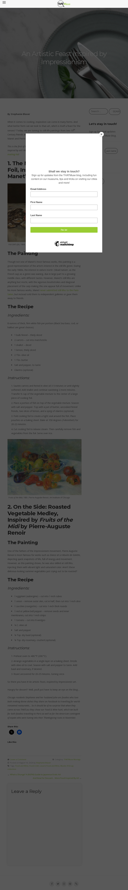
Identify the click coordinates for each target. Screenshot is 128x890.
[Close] (101, 134)
